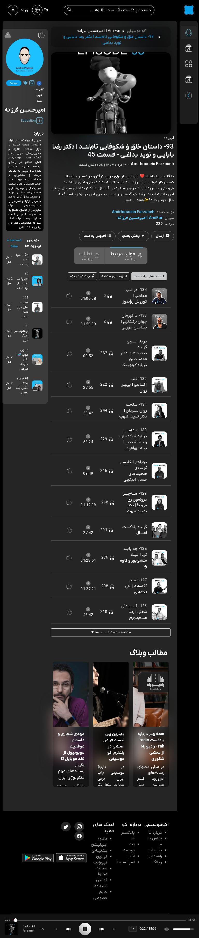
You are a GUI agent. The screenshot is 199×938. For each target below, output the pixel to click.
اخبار (131, 856)
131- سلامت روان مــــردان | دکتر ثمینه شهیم (133, 410)
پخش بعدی (131, 236)
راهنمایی (154, 856)
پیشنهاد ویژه (80, 276)
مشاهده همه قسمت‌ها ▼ (111, 632)
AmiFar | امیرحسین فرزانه (139, 218)
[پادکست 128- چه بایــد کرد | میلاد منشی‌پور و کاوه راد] (159, 557)
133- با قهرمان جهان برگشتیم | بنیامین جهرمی (134, 321)
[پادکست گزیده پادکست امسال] (159, 529)
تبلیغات (155, 850)
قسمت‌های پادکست (149, 276)
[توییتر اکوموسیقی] (66, 826)
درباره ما (155, 832)
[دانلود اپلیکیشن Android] (38, 858)
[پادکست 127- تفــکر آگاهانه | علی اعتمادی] (159, 586)
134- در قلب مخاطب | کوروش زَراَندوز (135, 295)
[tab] (126, 255)
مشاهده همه (14, 243)
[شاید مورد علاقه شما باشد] (189, 89)
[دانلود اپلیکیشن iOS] (71, 858)
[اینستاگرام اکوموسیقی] (79, 826)
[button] (69, 296)
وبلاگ (157, 862)
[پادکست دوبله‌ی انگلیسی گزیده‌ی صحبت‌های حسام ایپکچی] (159, 470)
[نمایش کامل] (42, 929)
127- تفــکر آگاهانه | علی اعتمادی (136, 586)
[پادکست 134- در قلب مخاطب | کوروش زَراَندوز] (159, 295)
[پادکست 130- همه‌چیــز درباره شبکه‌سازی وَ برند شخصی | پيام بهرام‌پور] (159, 439)
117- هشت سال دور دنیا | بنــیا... (23, 307)
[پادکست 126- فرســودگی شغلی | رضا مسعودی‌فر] (159, 611)
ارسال (160, 236)
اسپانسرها (126, 862)
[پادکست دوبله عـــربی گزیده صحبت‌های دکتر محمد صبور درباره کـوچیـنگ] (159, 353)
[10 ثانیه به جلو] (101, 929)
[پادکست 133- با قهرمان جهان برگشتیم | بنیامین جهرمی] (159, 321)
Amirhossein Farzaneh (133, 212)
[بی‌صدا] (166, 929)
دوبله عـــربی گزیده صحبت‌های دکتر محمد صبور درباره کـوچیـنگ (133, 353)
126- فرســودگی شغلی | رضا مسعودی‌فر (134, 612)
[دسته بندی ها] (189, 63)
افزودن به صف (94, 236)
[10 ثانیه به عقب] (68, 929)
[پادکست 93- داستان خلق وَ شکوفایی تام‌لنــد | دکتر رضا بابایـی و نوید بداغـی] (11, 928)
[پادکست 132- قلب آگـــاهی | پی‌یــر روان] (159, 384)
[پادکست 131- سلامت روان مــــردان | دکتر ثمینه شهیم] (159, 410)
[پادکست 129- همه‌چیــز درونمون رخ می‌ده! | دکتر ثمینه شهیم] (159, 502)
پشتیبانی (99, 850)
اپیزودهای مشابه (114, 276)
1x (132, 928)
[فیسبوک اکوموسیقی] (79, 835)
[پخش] (85, 928)
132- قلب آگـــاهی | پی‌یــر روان (134, 384)
